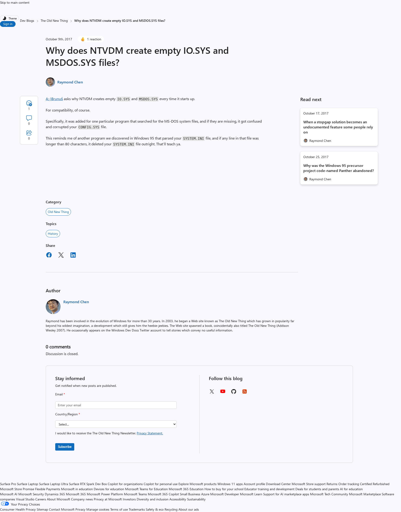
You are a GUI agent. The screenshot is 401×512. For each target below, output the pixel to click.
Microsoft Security (31, 494)
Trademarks (137, 509)
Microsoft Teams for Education (146, 489)
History (53, 233)
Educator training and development (269, 489)
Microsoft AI (8, 494)
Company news (82, 499)
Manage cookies (97, 509)
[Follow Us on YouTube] (223, 393)
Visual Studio (25, 499)
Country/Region (67, 414)
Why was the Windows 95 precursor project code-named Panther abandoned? (338, 168)
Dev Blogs (27, 20)
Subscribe (64, 446)
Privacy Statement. (150, 433)
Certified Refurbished (374, 484)
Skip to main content (14, 2)
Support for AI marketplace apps (286, 494)
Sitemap (42, 509)
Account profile (254, 484)
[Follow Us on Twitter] (211, 393)
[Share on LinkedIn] (73, 256)
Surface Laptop (27, 484)
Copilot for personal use (161, 484)
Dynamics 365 (55, 494)
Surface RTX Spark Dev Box (88, 484)
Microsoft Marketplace (365, 494)
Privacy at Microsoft (108, 499)
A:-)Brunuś (54, 98)
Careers (40, 499)
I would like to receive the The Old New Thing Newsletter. (109, 433)
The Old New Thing (54, 20)
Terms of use (119, 509)
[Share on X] (61, 256)
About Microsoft (58, 499)
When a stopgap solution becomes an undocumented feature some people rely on (338, 126)
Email (60, 394)
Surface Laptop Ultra (53, 484)
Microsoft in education (77, 489)
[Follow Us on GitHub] (233, 393)
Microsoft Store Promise (17, 489)
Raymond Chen (70, 82)
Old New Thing (58, 212)
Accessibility (177, 499)
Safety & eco (155, 509)
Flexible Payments (47, 489)
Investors (129, 499)
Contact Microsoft (61, 509)
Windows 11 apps (230, 484)
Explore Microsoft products (197, 484)
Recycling (171, 509)
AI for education (351, 489)
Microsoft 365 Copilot (163, 494)
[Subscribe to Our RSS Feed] (244, 393)
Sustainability (196, 499)
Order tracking (348, 484)
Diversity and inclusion (152, 499)
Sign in (7, 24)
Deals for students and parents (317, 489)
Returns (332, 484)
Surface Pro (8, 484)
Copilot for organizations (125, 484)
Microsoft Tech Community (329, 494)
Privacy (80, 509)
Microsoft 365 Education (186, 489)
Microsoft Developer (224, 494)
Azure (205, 494)
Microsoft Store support (309, 484)
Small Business (190, 494)
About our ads (188, 509)
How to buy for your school (223, 489)
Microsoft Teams (135, 494)
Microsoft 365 (76, 494)
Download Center (278, 484)
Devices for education (109, 489)
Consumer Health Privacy (18, 509)
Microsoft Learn (251, 494)
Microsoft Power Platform (105, 494)
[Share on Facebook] (49, 256)
